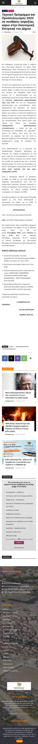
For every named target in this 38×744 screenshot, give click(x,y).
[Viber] (18, 358)
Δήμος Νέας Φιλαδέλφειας (12, 583)
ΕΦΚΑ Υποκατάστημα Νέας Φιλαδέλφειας (16, 592)
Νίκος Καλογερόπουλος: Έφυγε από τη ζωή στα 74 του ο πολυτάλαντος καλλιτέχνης (18, 395)
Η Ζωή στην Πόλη (12, 7)
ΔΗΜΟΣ (11, 346)
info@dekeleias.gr (23, 714)
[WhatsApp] (24, 358)
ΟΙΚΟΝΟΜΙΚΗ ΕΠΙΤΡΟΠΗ (21, 346)
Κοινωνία (21, 7)
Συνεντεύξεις (7, 660)
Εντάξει (19, 741)
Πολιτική (11, 11)
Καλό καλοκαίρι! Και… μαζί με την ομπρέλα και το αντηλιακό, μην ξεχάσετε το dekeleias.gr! (18, 462)
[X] (11, 358)
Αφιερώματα (7, 619)
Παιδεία (5, 650)
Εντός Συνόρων (8, 626)
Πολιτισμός (6, 657)
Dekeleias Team (9, 401)
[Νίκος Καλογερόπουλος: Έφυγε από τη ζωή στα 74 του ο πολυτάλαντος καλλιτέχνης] (19, 385)
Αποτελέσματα (19, 547)
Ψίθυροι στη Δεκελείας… (11, 671)
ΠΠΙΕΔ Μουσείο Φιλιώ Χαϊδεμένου (14, 589)
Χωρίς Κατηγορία (8, 667)
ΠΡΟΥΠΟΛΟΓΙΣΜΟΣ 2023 (9, 349)
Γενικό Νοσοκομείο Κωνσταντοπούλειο (16, 586)
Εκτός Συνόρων (8, 623)
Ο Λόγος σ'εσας (8, 647)
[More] (31, 358)
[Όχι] (36, 735)
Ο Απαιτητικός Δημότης (10, 643)
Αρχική (4, 7)
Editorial (5, 609)
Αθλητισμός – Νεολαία (10, 613)
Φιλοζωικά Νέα (8, 664)
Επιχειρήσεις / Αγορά (10, 630)
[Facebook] (5, 358)
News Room (7, 32)
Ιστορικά (5, 636)
